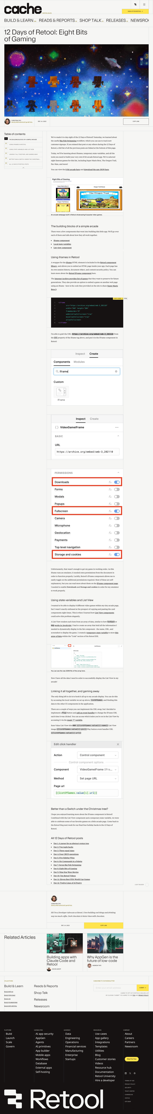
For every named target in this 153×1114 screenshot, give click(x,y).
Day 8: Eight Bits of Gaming (65, 868)
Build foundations (10, 1002)
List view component (63, 247)
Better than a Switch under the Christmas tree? (79, 808)
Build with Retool (10, 1006)
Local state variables (62, 244)
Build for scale (9, 995)
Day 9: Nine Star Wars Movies (66, 872)
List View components (104, 612)
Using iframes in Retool (65, 257)
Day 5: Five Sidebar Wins (64, 858)
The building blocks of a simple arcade (74, 226)
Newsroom (42, 1006)
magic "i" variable (74, 720)
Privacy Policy (143, 995)
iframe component (62, 240)
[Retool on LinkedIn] (126, 1073)
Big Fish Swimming (68, 141)
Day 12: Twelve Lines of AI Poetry (68, 883)
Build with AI (8, 992)
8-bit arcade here (73, 169)
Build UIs (7, 999)
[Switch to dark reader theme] (147, 885)
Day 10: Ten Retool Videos (65, 876)
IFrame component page (107, 583)
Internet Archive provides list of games (71, 278)
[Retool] (55, 1100)
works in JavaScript (63, 625)
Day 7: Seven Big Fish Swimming (67, 865)
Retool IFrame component (80, 273)
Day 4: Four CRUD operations (66, 854)
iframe (69, 262)
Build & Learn (13, 986)
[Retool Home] (135, 4)
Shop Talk (41, 993)
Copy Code (117, 298)
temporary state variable (97, 632)
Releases (40, 999)
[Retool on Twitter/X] (130, 1073)
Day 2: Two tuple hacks (63, 847)
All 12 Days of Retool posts (67, 838)
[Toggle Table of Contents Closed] (23, 168)
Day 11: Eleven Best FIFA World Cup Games (72, 879)
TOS (134, 995)
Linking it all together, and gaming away (75, 691)
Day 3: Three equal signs (64, 850)
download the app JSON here (96, 169)
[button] (28, 8)
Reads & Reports (46, 986)
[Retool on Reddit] (135, 1073)
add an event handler (85, 713)
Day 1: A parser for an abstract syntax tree (71, 843)
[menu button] (144, 4)
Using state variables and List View (72, 600)
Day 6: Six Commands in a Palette (68, 861)
